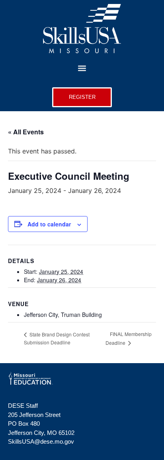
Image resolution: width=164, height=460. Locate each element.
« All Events (26, 131)
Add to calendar (49, 224)
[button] (82, 68)
